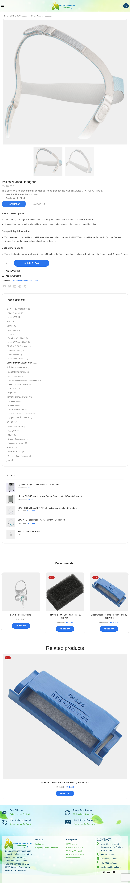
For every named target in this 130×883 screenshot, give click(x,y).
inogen (9, 392)
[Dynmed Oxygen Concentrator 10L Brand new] (10, 487)
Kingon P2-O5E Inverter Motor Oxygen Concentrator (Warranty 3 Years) (50, 496)
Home (6, 16)
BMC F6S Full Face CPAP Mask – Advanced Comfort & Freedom (47, 508)
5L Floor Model (14, 405)
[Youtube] (114, 872)
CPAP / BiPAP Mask (16, 346)
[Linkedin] (108, 872)
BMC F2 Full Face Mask (29, 532)
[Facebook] (98, 872)
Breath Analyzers (14, 376)
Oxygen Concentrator (17, 397)
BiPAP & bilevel (14, 313)
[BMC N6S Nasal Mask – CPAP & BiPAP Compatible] (10, 522)
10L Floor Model (14, 401)
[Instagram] (103, 872)
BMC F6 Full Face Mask (21, 615)
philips (35, 280)
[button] (2, 5)
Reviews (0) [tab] (38, 204)
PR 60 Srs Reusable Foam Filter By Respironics (65, 616)
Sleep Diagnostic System (18, 384)
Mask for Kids (13, 355)
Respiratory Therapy (16, 443)
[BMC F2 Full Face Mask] (10, 534)
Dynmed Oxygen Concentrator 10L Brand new (38, 484)
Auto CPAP (12, 330)
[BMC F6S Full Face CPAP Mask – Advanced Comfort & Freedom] (10, 510)
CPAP (9, 326)
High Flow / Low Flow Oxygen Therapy (23, 380)
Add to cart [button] (21, 626)
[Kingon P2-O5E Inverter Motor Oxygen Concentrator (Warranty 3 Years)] (10, 499)
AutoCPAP (12, 431)
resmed (10, 447)
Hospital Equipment (16, 372)
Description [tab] (14, 204)
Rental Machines (14, 426)
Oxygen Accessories (16, 409)
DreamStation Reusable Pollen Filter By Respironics (109, 616)
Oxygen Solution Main (17, 417)
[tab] (14, 204)
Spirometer (12, 388)
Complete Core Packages (18, 456)
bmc (8, 321)
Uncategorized (13, 451)
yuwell (9, 460)
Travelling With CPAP (16, 338)
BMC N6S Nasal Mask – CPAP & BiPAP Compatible (41, 520)
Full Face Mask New (16, 367)
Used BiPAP (12, 317)
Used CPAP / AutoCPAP (17, 342)
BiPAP (10, 435)
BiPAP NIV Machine (16, 309)
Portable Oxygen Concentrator (20, 413)
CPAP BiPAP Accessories (19, 16)
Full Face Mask (14, 351)
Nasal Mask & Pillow (16, 359)
